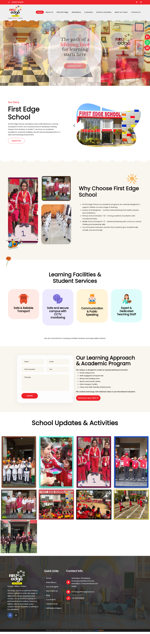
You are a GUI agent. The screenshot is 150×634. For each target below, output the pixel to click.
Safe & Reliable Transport (23, 309)
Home (39, 12)
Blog (48, 595)
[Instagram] (16, 615)
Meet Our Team (121, 12)
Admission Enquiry (53, 608)
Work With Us (52, 591)
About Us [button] (49, 12)
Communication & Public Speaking (92, 311)
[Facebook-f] (10, 615)
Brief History (51, 582)
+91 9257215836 (78, 598)
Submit (30, 395)
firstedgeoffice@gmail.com (83, 592)
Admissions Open (75, 63)
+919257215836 (17, 2)
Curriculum (88, 12)
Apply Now (16, 140)
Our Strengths (52, 587)
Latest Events (52, 604)
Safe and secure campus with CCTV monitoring (58, 312)
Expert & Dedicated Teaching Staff (126, 311)
